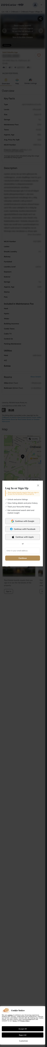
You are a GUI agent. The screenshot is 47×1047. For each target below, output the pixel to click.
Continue (23, 558)
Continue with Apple (25, 537)
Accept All (23, 1029)
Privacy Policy (24, 1021)
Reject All (22, 1035)
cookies (10, 1015)
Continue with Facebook (24, 529)
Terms (14, 1021)
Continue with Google (24, 521)
